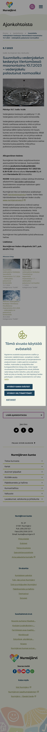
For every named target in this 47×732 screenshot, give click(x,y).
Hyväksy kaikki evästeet (18, 386)
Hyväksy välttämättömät (19, 393)
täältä (6, 379)
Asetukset (11, 400)
